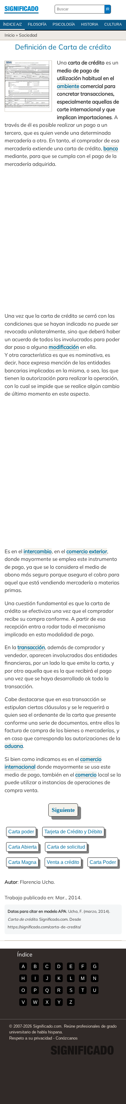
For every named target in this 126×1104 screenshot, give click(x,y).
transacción (31, 647)
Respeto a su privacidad (30, 1038)
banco (110, 148)
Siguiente (63, 810)
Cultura (113, 24)
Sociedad (28, 35)
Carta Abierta (22, 847)
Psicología (64, 24)
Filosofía (37, 24)
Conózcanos (67, 1038)
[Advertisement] (63, 240)
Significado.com (21, 9)
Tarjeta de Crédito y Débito (73, 831)
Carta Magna (22, 862)
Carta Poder (103, 862)
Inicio (10, 35)
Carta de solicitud (66, 847)
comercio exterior (86, 551)
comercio (86, 774)
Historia (89, 24)
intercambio (38, 551)
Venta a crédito (63, 862)
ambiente (68, 86)
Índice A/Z (12, 24)
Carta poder (21, 831)
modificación (64, 347)
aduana (14, 746)
